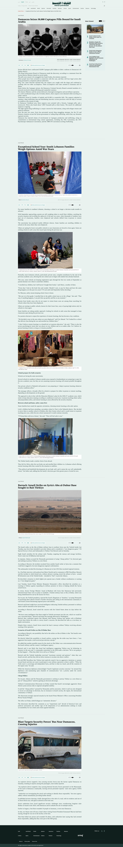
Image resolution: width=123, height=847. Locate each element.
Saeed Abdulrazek (26, 537)
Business (60, 8)
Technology (93, 8)
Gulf (28, 8)
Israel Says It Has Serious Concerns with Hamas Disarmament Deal (95, 65)
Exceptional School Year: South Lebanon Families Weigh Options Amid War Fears (46, 148)
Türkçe (26, 2)
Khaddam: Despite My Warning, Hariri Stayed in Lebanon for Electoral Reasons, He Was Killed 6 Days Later (96, 45)
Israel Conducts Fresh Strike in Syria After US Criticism (95, 37)
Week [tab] (103, 21)
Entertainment (76, 8)
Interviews (49, 8)
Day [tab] (100, 21)
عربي (19, 2)
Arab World (33, 8)
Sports (69, 8)
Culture (65, 8)
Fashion (82, 8)
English (22, 2)
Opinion (43, 8)
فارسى (33, 2)
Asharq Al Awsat (27, 60)
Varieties (54, 8)
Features (87, 8)
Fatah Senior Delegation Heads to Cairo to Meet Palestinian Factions (95, 52)
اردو (29, 2)
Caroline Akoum (25, 199)
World (38, 8)
